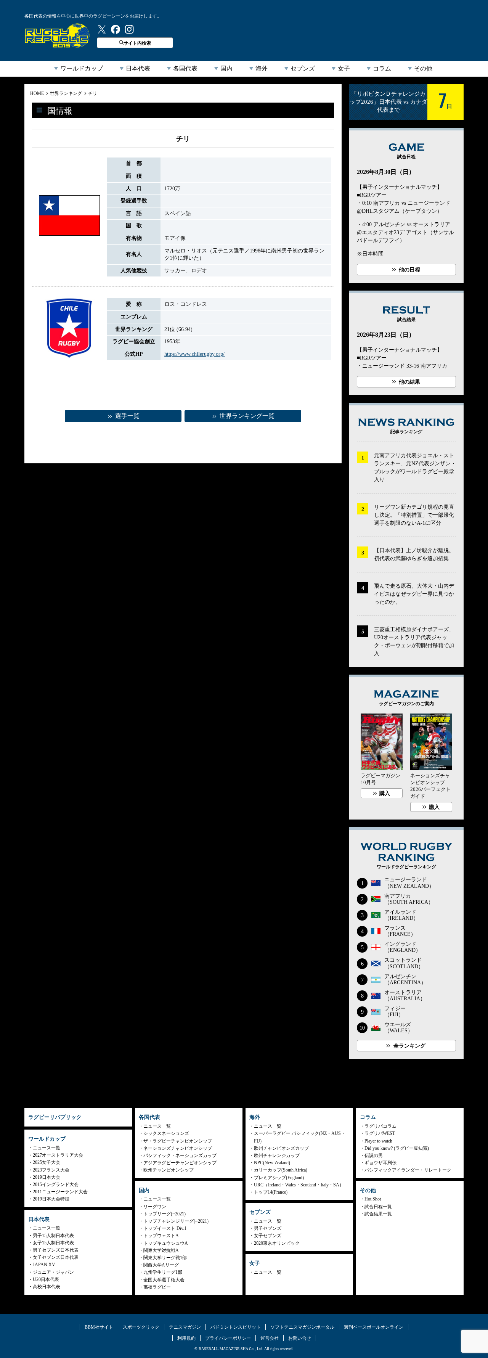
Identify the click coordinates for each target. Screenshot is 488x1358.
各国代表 (185, 68)
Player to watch (378, 1141)
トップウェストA (161, 1235)
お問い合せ (299, 1338)
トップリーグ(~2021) (164, 1214)
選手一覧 (127, 416)
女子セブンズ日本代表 (56, 1257)
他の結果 (409, 382)
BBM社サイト (99, 1327)
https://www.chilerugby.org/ (194, 354)
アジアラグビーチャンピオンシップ (180, 1162)
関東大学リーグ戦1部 (165, 1257)
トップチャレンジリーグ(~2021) (176, 1221)
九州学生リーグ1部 (162, 1272)
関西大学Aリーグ (161, 1265)
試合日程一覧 (378, 1206)
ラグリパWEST (379, 1133)
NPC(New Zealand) (272, 1162)
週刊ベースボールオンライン (373, 1327)
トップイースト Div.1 (164, 1228)
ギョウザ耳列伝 (380, 1162)
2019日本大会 (46, 1177)
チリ (92, 93)
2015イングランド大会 (56, 1184)
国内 (226, 68)
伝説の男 (373, 1155)
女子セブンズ (267, 1235)
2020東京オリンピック (277, 1243)
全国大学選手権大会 (164, 1279)
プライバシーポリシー (228, 1338)
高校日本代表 (46, 1286)
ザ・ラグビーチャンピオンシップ (177, 1141)
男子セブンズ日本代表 (56, 1250)
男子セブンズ (267, 1228)
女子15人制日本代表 (53, 1243)
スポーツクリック (141, 1327)
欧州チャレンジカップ (277, 1155)
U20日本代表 (46, 1279)
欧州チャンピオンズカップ (281, 1148)
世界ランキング (66, 93)
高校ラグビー (157, 1287)
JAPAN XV (44, 1264)
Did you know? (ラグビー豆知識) (396, 1148)
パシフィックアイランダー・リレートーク (407, 1170)
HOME (37, 93)
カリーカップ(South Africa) (280, 1170)
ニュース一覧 (46, 1148)
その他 (423, 68)
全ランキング (409, 1046)
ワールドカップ (81, 68)
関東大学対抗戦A (161, 1250)
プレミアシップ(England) (279, 1177)
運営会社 (269, 1338)
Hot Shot (372, 1199)
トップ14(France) (270, 1192)
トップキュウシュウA (165, 1243)
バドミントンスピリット (235, 1327)
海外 (261, 68)
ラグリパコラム (380, 1126)
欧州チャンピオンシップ (168, 1170)
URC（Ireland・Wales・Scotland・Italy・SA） (299, 1185)
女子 (344, 68)
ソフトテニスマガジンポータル (302, 1327)
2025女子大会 (46, 1162)
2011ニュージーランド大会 (60, 1191)
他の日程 (409, 270)
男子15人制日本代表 (53, 1235)
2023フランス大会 (51, 1170)
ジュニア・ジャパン (53, 1272)
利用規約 (186, 1338)
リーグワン (154, 1206)
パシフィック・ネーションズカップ (180, 1155)
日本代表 (138, 68)
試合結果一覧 (378, 1214)
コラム (382, 68)
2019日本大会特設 (51, 1199)
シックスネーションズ (166, 1133)
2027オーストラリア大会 (58, 1155)
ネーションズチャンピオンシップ (177, 1148)
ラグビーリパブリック (57, 35)
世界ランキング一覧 (247, 416)
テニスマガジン (185, 1327)
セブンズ (303, 68)
